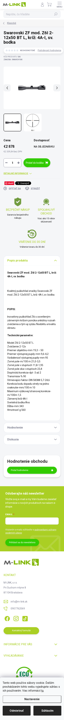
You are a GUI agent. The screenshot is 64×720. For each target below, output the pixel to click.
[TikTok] (24, 618)
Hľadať (56, 14)
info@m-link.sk (19, 601)
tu (42, 690)
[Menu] (59, 4)
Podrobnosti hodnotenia (49, 50)
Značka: (13, 60)
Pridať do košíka (35, 162)
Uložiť (11, 183)
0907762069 (18, 608)
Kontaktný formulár (21, 630)
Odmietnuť (17, 710)
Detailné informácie (16, 173)
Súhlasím (47, 710)
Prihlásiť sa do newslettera (22, 542)
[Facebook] (7, 618)
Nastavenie (32, 699)
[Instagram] (15, 618)
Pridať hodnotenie (19, 470)
